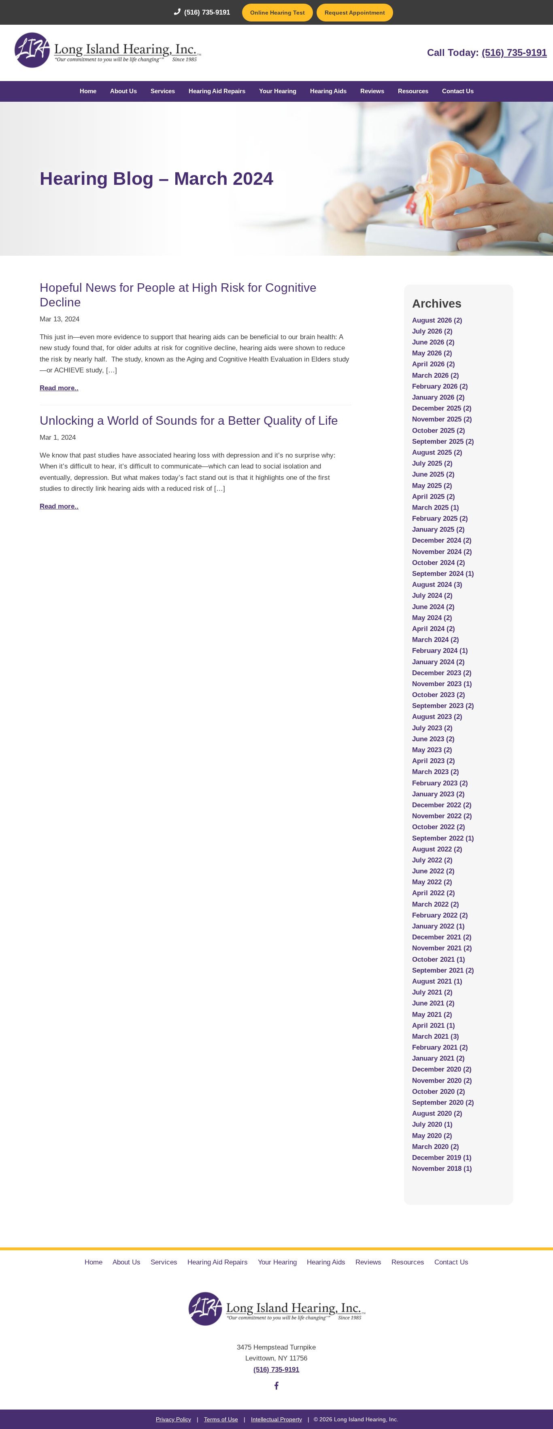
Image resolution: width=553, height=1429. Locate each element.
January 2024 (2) (438, 662)
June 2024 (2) (433, 607)
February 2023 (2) (440, 783)
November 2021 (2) (442, 948)
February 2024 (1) (440, 651)
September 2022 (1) (443, 838)
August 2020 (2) (437, 1113)
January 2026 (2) (438, 397)
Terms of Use (221, 1419)
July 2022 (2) (432, 860)
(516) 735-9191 (206, 12)
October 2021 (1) (438, 959)
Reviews (372, 91)
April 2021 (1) (433, 1025)
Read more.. (59, 388)
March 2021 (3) (435, 1036)
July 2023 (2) (432, 728)
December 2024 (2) (442, 540)
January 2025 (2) (438, 529)
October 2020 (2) (438, 1091)
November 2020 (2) (442, 1081)
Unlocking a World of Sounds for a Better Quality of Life (189, 420)
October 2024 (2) (438, 563)
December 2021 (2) (442, 937)
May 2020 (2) (432, 1136)
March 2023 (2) (435, 772)
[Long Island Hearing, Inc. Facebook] (276, 1387)
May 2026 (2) (432, 353)
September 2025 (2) (443, 441)
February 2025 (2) (440, 518)
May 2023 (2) (432, 750)
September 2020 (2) (443, 1102)
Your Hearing (277, 91)
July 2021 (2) (432, 992)
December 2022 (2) (442, 805)
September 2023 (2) (443, 706)
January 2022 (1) (438, 926)
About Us (123, 91)
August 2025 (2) (437, 452)
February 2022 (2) (440, 915)
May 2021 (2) (432, 1014)
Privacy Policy (173, 1419)
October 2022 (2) (438, 827)
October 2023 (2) (438, 695)
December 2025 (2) (442, 408)
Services (163, 91)
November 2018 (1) (442, 1168)
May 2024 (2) (432, 618)
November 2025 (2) (442, 419)
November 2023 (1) (442, 684)
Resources (413, 91)
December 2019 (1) (442, 1158)
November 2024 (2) (442, 552)
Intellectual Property (276, 1419)
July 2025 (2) (432, 463)
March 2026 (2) (435, 375)
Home (88, 91)
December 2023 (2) (442, 673)
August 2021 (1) (437, 981)
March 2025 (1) (435, 507)
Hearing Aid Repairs (217, 91)
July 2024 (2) (432, 595)
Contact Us (458, 91)
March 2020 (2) (435, 1147)
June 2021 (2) (433, 1003)
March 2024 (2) (435, 640)
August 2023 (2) (437, 717)
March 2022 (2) (435, 904)
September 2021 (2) (443, 970)
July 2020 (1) (432, 1124)
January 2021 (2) (438, 1058)
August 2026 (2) (437, 320)
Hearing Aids (328, 91)
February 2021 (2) (440, 1047)
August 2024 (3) (437, 584)
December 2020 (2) (442, 1069)
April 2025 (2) (433, 497)
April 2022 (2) (433, 893)
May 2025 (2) (432, 486)
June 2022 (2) (433, 871)
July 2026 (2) (432, 331)
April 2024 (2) (433, 629)
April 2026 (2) (433, 364)
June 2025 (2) (433, 474)
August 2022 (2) (437, 849)
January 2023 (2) (438, 794)
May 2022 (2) (432, 882)
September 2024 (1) (443, 574)
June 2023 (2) (433, 739)
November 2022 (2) (442, 816)
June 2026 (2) (433, 342)
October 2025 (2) (438, 430)
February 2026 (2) (440, 386)
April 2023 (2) (433, 761)
